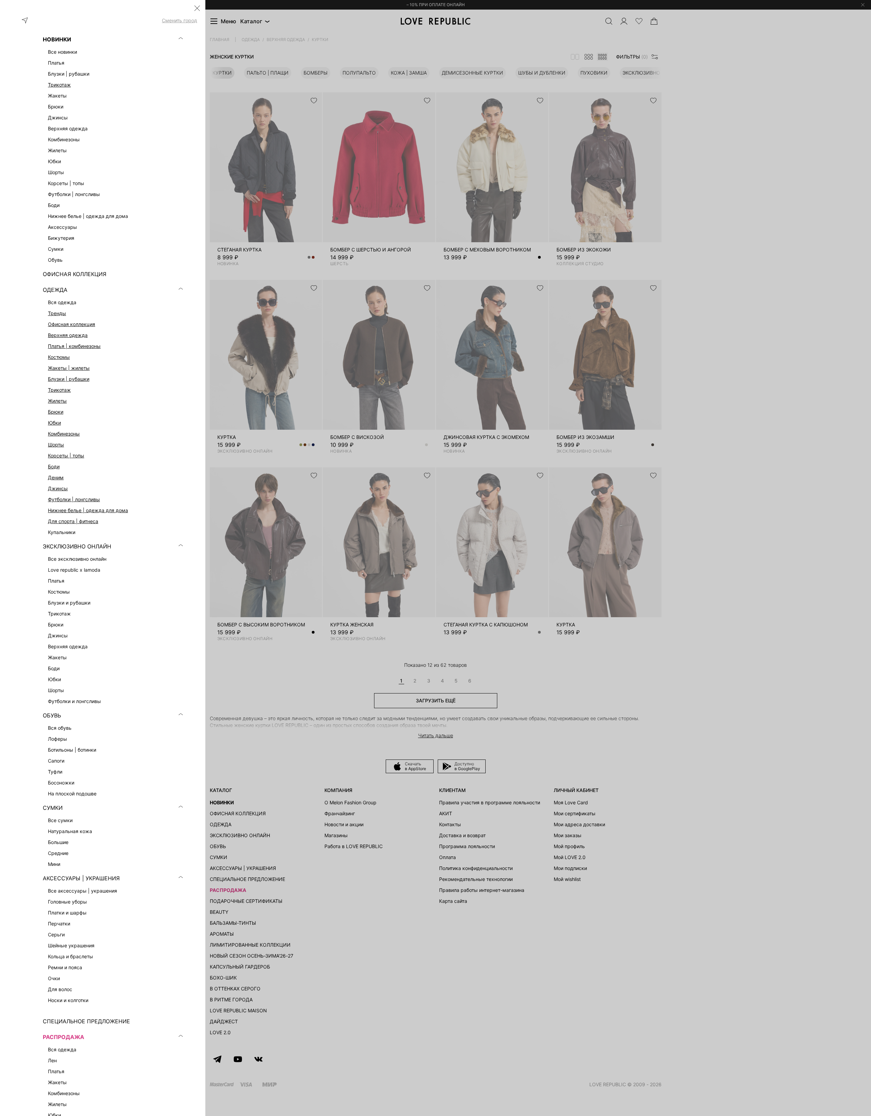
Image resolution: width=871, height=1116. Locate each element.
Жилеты (57, 401)
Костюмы (59, 357)
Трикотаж (59, 85)
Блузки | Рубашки (68, 379)
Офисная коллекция (71, 324)
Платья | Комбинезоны (74, 346)
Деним (56, 477)
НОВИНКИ (57, 39)
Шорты (56, 444)
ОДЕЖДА (55, 289)
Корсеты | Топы (66, 455)
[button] (197, 8)
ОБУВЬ (52, 715)
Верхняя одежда (68, 335)
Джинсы (58, 488)
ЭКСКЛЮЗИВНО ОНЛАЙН (77, 546)
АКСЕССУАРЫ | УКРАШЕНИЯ (81, 878)
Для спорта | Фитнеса (73, 521)
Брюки (55, 412)
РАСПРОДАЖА (63, 1037)
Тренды (57, 313)
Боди (54, 466)
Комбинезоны (64, 434)
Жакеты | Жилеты (69, 368)
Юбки (54, 423)
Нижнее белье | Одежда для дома (88, 510)
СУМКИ (53, 807)
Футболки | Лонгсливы (74, 499)
